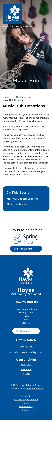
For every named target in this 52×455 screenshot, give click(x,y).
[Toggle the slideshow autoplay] (46, 53)
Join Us (26, 374)
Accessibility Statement (26, 399)
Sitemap (26, 403)
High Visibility (26, 396)
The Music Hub (23, 97)
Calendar (26, 365)
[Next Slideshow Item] (46, 36)
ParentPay (26, 369)
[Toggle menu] (46, 7)
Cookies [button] (26, 410)
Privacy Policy (26, 406)
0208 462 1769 (26, 346)
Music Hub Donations (13, 100)
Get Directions (23, 331)
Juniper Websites (34, 388)
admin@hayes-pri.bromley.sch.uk (26, 352)
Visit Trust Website (23, 248)
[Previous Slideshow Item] (46, 44)
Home (6, 97)
